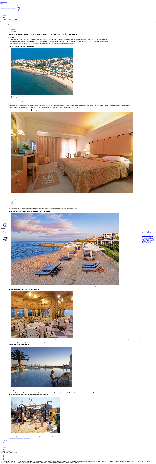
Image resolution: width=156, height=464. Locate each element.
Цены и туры (13, 31)
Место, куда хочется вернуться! (146, 242)
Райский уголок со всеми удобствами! (148, 233)
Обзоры (4, 223)
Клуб (19, 7)
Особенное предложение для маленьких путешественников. (148, 243)
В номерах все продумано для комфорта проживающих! (148, 235)
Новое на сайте (3, 2)
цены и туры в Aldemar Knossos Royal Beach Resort (19, 438)
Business (20, 11)
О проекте (2, 1)
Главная (4, 222)
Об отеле (13, 29)
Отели (19, 8)
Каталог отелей (4, 225)
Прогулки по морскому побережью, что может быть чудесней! (148, 238)
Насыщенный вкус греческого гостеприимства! (148, 240)
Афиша (19, 9)
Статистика (5, 226)
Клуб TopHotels (6, 440)
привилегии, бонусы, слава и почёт (8, 8)
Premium (20, 10)
